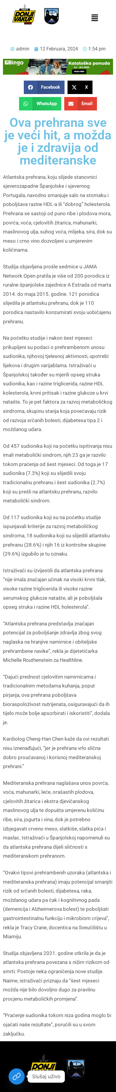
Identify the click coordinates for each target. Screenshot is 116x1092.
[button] (95, 18)
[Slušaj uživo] (17, 1076)
